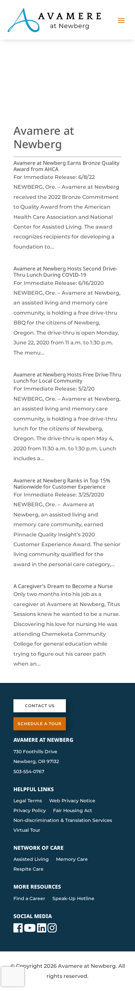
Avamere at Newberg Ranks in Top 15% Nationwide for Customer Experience (61, 483)
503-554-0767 (28, 771)
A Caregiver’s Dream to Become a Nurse (63, 586)
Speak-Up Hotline (73, 898)
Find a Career (29, 898)
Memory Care (72, 859)
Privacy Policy (29, 810)
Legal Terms (27, 801)
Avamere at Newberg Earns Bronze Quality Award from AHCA (66, 166)
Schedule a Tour (40, 723)
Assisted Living (31, 859)
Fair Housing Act (72, 810)
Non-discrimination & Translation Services (62, 820)
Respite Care (28, 869)
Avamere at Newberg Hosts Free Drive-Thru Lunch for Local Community (67, 377)
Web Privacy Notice (72, 801)
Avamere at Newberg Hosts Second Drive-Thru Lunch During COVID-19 (65, 271)
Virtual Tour (26, 830)
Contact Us (40, 705)
